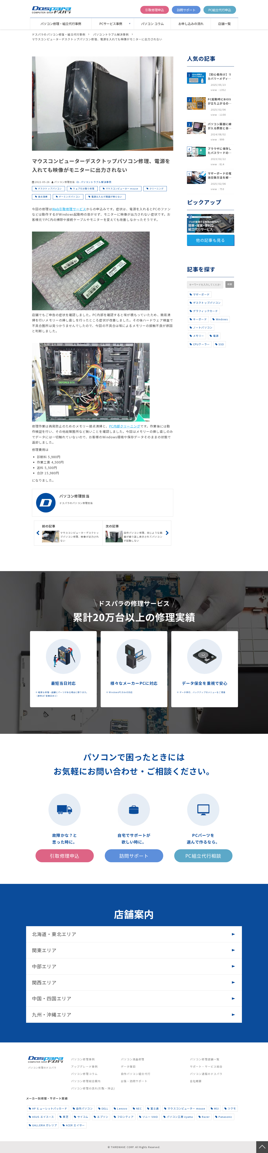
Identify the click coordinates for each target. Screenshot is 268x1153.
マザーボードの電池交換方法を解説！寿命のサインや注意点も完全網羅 (220, 175)
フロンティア (125, 1117)
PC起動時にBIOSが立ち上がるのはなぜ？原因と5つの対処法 (220, 101)
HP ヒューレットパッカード (49, 1108)
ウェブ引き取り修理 (83, 188)
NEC (138, 1108)
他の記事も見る (210, 240)
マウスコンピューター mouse (122, 188)
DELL (105, 1108)
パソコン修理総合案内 (86, 1081)
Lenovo (122, 1108)
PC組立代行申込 (219, 9)
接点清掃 (42, 196)
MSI (216, 1108)
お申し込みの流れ (190, 23)
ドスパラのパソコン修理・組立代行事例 (58, 34)
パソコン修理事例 (83, 1059)
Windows (222, 319)
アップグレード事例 (84, 1066)
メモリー (198, 336)
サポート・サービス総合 (206, 1066)
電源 (216, 336)
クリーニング (156, 188)
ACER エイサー (75, 1125)
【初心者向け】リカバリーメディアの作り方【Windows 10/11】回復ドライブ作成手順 (220, 76)
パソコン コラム (152, 23)
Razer (206, 1117)
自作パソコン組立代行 (135, 1074)
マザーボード (201, 294)
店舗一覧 (224, 23)
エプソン (102, 1117)
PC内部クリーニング (124, 426)
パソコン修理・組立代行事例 (60, 23)
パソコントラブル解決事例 (111, 34)
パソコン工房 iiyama (180, 1117)
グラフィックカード (205, 311)
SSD (221, 344)
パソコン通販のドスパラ (206, 1074)
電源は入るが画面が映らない (106, 196)
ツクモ (232, 1108)
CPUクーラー (201, 344)
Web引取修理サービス (69, 209)
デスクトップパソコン (50, 188)
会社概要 (196, 1081)
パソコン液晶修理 (133, 1059)
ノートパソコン (202, 327)
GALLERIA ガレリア (44, 1125)
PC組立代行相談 (203, 855)
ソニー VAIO (150, 1117)
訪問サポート (186, 9)
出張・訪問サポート (134, 1081)
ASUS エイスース (43, 1117)
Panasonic (225, 1117)
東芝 (65, 1117)
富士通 (154, 1108)
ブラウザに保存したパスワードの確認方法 (220, 151)
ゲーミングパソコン (69, 196)
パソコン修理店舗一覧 (205, 1059)
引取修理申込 (154, 9)
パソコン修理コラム (84, 1074)
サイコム (82, 1117)
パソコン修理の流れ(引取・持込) (93, 1088)
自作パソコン (84, 1108)
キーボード (200, 319)
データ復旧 (128, 1066)
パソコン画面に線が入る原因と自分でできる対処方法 (220, 126)
